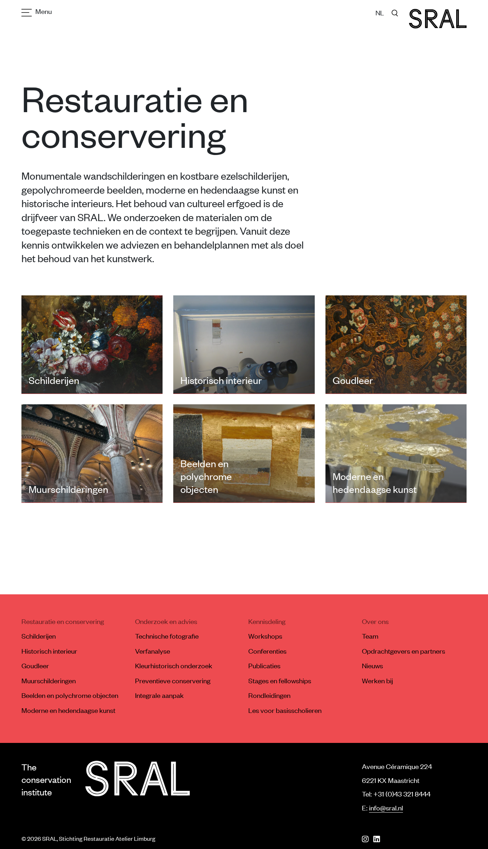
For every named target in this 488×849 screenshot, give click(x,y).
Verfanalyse (152, 650)
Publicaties (264, 665)
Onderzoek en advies (166, 621)
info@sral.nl (386, 807)
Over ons (375, 621)
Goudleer (35, 665)
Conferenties (267, 650)
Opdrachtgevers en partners (403, 650)
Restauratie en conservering (62, 621)
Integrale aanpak (159, 695)
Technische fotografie (167, 635)
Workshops (265, 635)
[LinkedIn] (376, 839)
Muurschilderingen (48, 680)
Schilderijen (38, 635)
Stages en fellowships (279, 680)
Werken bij (377, 680)
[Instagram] (365, 839)
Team (370, 635)
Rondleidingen (269, 695)
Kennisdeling (266, 621)
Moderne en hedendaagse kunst (68, 710)
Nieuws (372, 665)
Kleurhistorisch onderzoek (173, 665)
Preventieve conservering (172, 680)
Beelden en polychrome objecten (69, 695)
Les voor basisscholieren (285, 710)
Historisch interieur (49, 650)
